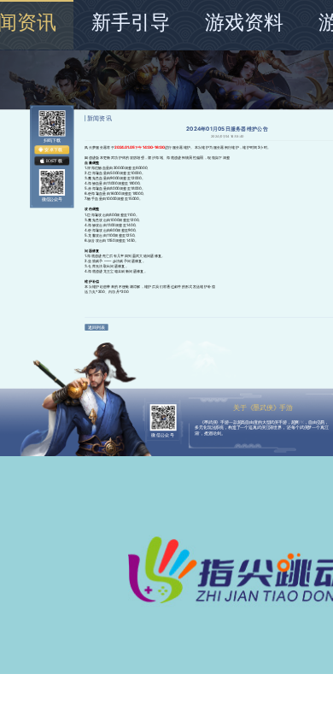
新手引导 (130, 22)
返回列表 (96, 327)
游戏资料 (244, 22)
